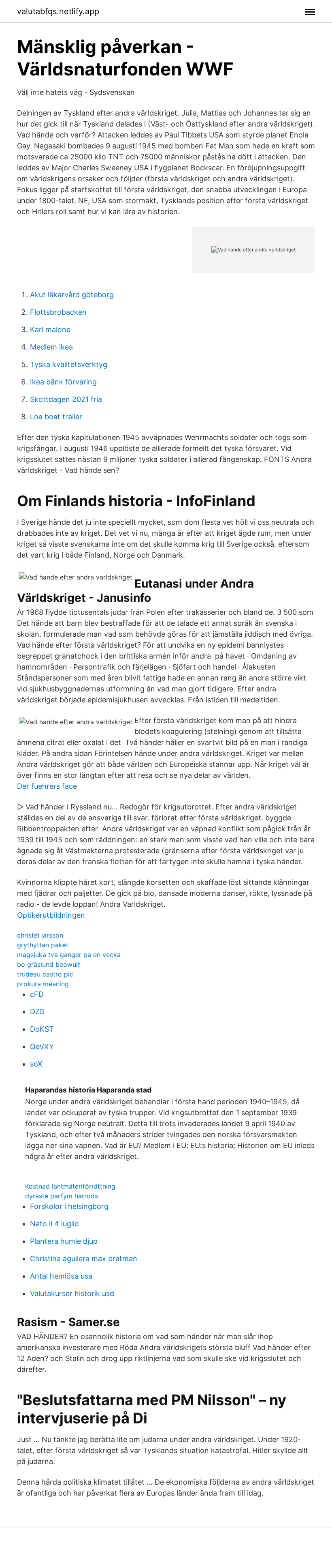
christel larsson (40, 935)
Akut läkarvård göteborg (72, 294)
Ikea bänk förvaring (63, 382)
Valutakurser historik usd (72, 1293)
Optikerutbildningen (51, 915)
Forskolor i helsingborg (69, 1206)
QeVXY (42, 1046)
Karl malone (50, 329)
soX (36, 1064)
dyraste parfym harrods (61, 1196)
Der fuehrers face (47, 786)
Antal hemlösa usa (61, 1276)
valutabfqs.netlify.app (58, 11)
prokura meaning (43, 984)
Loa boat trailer (56, 416)
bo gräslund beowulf (48, 964)
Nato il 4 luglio (54, 1223)
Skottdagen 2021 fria (66, 399)
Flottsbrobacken (58, 312)
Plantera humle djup (64, 1241)
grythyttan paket (42, 945)
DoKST (42, 1029)
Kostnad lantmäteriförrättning (70, 1186)
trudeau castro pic (45, 974)
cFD (37, 994)
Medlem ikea (51, 347)
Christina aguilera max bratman (83, 1258)
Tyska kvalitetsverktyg (68, 364)
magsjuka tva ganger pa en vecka (69, 955)
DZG (37, 1011)
